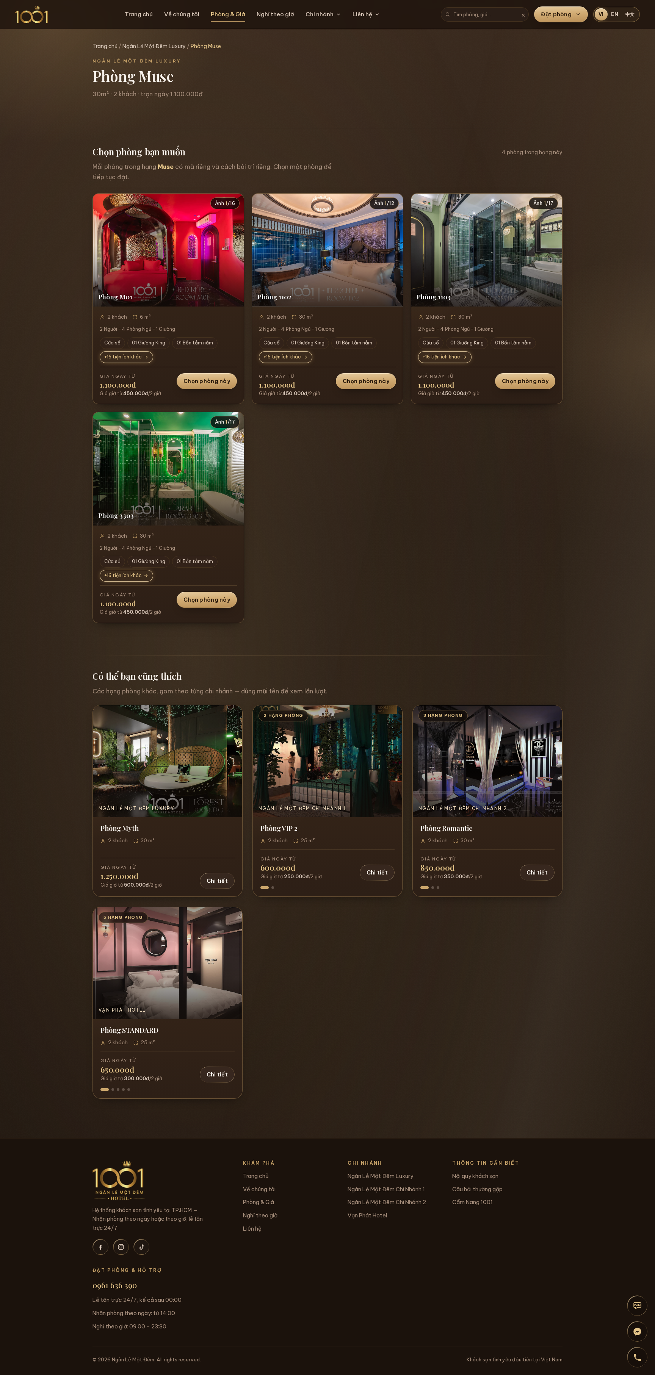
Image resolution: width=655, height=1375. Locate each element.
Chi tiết (217, 881)
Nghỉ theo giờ (275, 14)
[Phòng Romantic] (424, 887)
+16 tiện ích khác (123, 357)
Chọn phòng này (206, 381)
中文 (630, 14)
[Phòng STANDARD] (104, 1089)
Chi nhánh (320, 14)
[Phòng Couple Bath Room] (438, 887)
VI (601, 14)
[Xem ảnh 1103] (486, 250)
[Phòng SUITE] (123, 1089)
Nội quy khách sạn (475, 1176)
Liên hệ (362, 14)
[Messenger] (637, 1331)
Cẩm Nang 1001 (472, 1202)
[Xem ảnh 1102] (327, 250)
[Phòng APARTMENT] (128, 1089)
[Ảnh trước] (102, 250)
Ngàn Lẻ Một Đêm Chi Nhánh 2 (387, 1202)
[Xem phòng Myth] (167, 761)
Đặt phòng (556, 14)
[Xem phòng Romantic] (487, 761)
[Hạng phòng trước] (264, 761)
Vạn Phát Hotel (367, 1215)
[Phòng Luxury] (432, 887)
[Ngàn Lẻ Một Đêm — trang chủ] (31, 14)
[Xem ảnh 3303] (168, 469)
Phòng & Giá (228, 14)
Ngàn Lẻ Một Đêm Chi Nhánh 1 (386, 1189)
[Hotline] (637, 1357)
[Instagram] (121, 1247)
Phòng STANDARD (129, 1030)
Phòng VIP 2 (279, 828)
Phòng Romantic (446, 828)
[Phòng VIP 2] (264, 887)
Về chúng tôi (181, 14)
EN (615, 14)
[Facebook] (100, 1247)
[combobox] (485, 14)
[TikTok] (141, 1247)
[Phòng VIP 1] (272, 887)
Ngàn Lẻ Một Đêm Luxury (154, 46)
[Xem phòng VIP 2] (327, 761)
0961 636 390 (114, 1285)
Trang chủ (139, 14)
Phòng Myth (119, 828)
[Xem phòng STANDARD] (167, 963)
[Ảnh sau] (233, 250)
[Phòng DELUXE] (118, 1089)
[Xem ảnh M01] (168, 250)
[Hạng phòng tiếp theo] (390, 761)
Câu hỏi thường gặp (477, 1189)
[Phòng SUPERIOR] (112, 1089)
